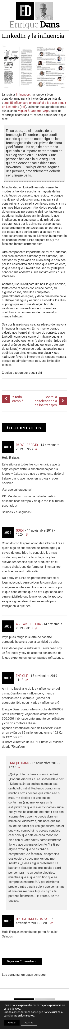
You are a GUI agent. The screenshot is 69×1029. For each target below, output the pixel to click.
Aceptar (11, 1022)
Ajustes (29, 1022)
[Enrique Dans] (34, 11)
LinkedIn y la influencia (33, 35)
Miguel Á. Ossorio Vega (33, 111)
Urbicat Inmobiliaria (31, 919)
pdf (23, 107)
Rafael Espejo (27, 445)
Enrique (34, 24)
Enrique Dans (18, 763)
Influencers (23, 94)
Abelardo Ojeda (28, 624)
